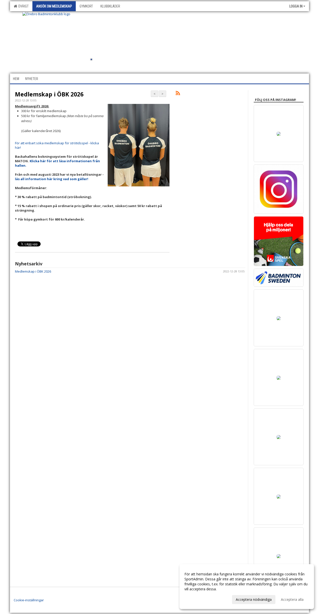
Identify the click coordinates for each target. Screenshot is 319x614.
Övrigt (23, 6)
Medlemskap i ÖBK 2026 (49, 94)
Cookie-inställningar (29, 600)
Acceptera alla (292, 599)
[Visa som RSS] (178, 94)
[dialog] (246, 586)
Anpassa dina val (197, 599)
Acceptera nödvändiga (254, 599)
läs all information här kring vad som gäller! (51, 179)
